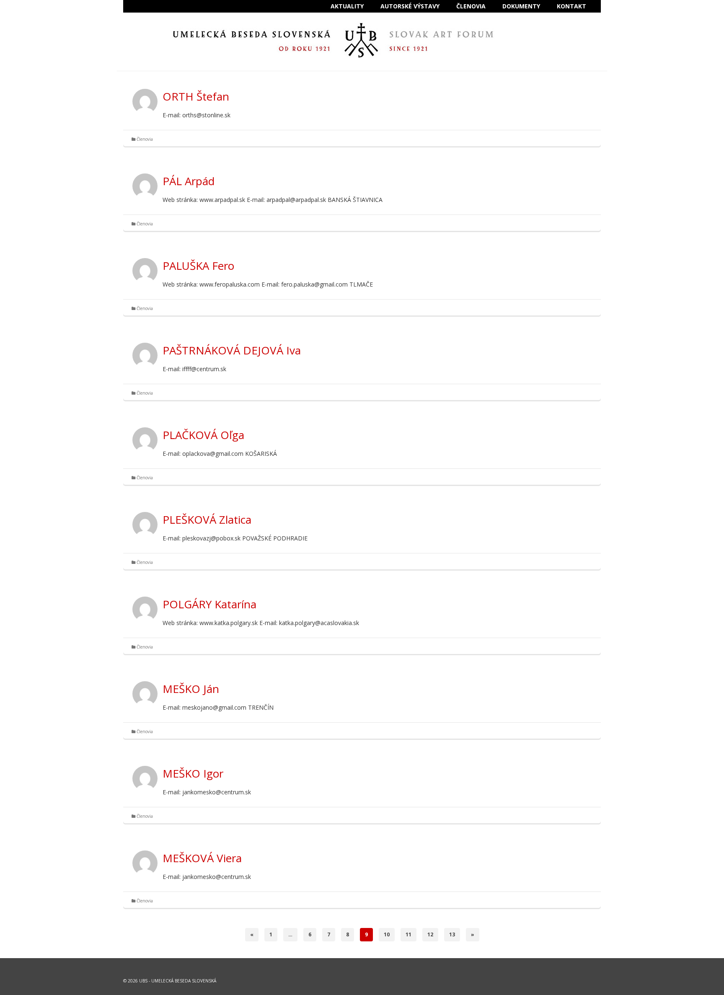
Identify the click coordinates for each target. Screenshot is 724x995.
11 (408, 934)
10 (387, 934)
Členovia (145, 139)
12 (430, 934)
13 (452, 934)
